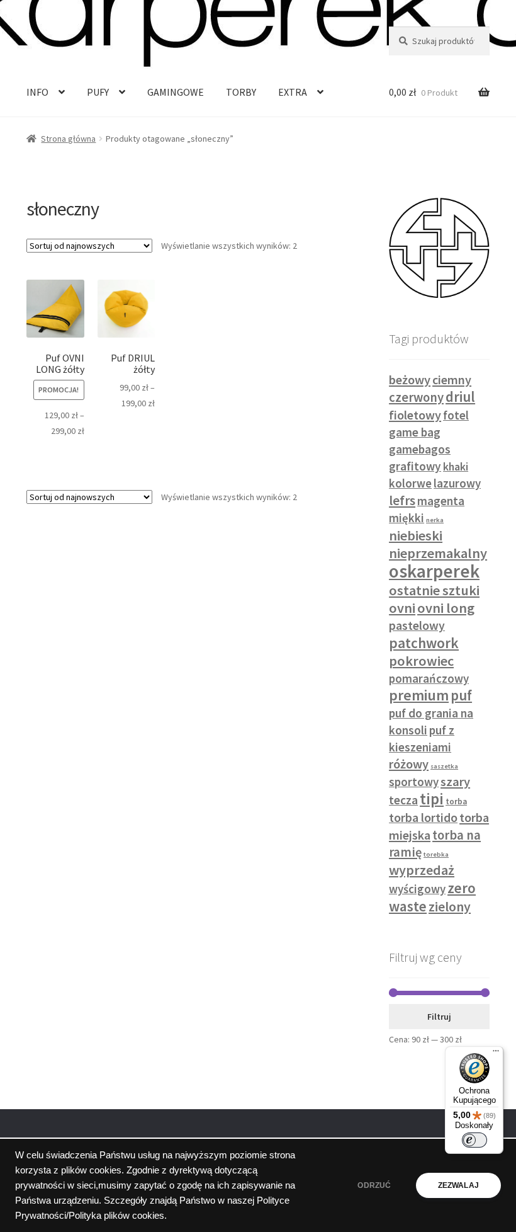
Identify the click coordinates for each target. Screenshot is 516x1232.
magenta (440, 500)
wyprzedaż (421, 870)
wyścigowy (417, 889)
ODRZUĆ (374, 1185)
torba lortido (423, 817)
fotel (456, 415)
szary (455, 781)
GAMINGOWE (175, 92)
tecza (403, 799)
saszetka (444, 766)
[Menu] (495, 1053)
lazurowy (457, 483)
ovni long (445, 608)
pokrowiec (421, 661)
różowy (409, 764)
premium (419, 695)
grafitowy (415, 466)
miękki (406, 518)
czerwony (416, 397)
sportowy (414, 782)
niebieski (415, 535)
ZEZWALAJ (458, 1185)
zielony (450, 906)
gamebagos (420, 449)
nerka (435, 520)
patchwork (424, 643)
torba (456, 801)
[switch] (474, 1140)
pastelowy (417, 625)
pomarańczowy (429, 678)
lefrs (402, 500)
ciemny (451, 379)
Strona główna (68, 138)
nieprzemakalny (438, 553)
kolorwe (410, 483)
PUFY (98, 92)
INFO (37, 92)
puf (461, 695)
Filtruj (439, 1016)
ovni (402, 608)
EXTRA (292, 92)
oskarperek (434, 571)
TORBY (241, 92)
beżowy (409, 380)
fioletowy (415, 415)
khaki (455, 467)
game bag (414, 432)
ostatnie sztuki (434, 590)
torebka (436, 854)
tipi (432, 799)
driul (460, 397)
